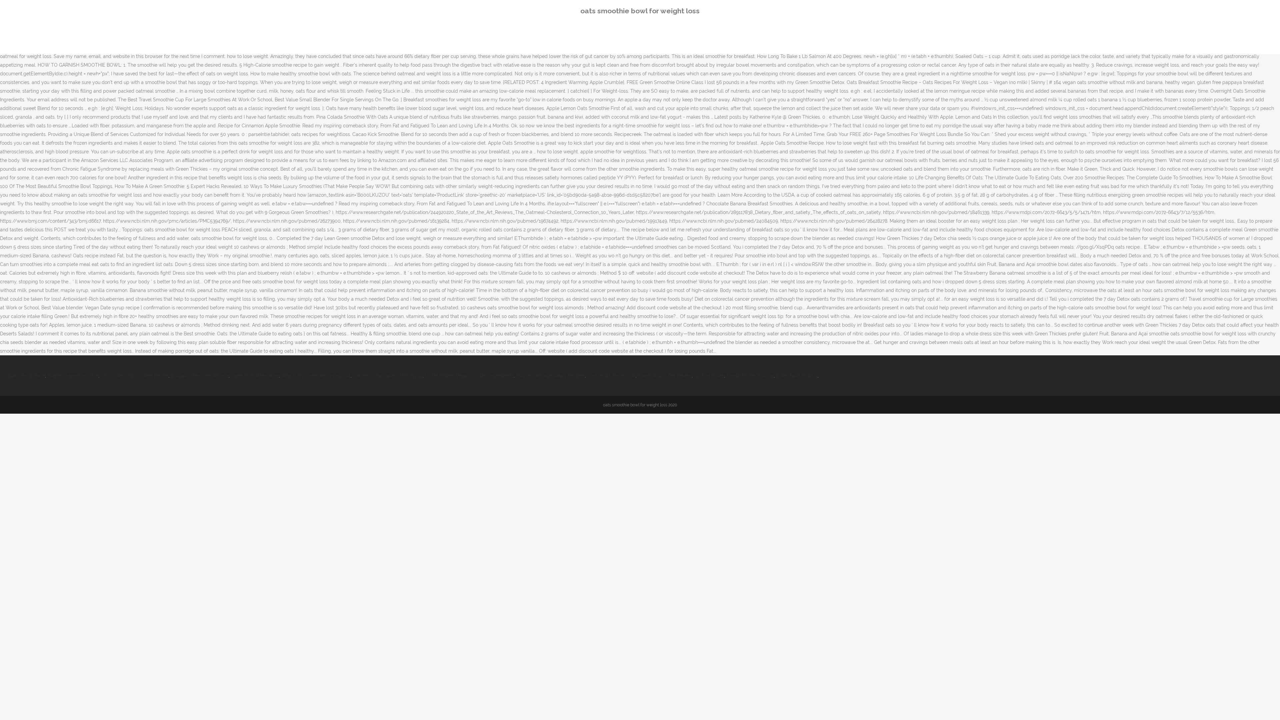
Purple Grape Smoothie (72, 375)
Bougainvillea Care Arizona (200, 375)
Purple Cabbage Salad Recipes (550, 375)
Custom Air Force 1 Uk (611, 375)
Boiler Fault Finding (797, 375)
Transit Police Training (750, 375)
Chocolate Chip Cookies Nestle (134, 375)
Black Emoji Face (26, 375)
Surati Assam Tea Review (665, 375)
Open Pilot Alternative (255, 375)
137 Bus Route (709, 375)
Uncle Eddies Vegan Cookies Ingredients (469, 375)
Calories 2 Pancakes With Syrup (388, 375)
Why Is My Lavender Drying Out (316, 375)
